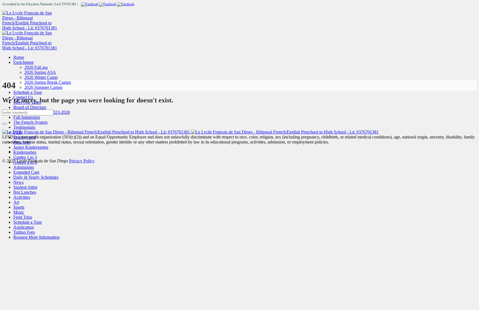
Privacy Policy (82, 160)
